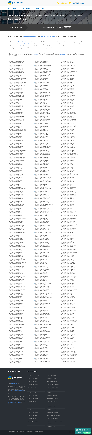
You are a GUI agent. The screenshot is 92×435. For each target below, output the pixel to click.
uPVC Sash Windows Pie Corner (41, 173)
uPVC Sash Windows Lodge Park (67, 253)
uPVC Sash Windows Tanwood (15, 331)
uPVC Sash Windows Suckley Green (42, 331)
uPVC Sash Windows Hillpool (66, 183)
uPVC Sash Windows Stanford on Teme (17, 85)
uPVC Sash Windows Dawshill (66, 151)
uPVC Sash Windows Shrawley (66, 69)
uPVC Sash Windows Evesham (66, 338)
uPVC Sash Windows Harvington (42, 163)
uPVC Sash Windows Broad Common (43, 314)
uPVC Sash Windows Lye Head (15, 214)
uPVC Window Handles (33, 398)
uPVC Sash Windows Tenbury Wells (42, 109)
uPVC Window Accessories (33, 375)
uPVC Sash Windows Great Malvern (16, 225)
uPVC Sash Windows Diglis (66, 293)
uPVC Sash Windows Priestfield (67, 133)
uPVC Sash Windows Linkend (15, 64)
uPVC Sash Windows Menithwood (16, 229)
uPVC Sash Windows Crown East (67, 222)
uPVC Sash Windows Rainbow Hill (16, 61)
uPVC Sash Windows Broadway (15, 352)
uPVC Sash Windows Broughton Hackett (17, 130)
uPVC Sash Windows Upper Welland (17, 173)
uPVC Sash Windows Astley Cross (16, 140)
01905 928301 (64, 3)
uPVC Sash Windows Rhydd (15, 355)
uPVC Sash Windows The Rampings (67, 331)
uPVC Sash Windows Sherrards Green (17, 120)
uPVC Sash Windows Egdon (15, 328)
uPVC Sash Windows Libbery (41, 194)
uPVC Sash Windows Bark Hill (41, 344)
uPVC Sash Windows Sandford (66, 259)
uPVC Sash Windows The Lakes (41, 91)
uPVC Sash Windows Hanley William (68, 361)
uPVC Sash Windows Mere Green (67, 78)
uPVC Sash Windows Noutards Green (17, 276)
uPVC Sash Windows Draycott (41, 150)
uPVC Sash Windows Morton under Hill (43, 65)
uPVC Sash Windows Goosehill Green (17, 350)
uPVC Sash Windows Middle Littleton (42, 306)
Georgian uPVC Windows (53, 390)
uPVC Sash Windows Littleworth (41, 327)
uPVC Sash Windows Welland (15, 327)
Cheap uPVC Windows (52, 375)
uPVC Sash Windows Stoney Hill (16, 231)
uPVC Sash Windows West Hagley (16, 354)
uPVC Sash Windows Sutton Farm (42, 198)
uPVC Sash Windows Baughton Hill (67, 241)
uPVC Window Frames (33, 390)
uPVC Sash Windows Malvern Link (67, 277)
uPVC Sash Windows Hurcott (15, 212)
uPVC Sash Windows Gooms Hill (67, 109)
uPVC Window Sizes (52, 426)
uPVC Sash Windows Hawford (66, 272)
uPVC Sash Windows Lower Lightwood (68, 71)
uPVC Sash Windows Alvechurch (67, 282)
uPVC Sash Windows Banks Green (42, 183)
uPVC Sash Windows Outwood (66, 134)
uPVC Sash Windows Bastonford (16, 255)
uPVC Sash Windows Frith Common (67, 132)
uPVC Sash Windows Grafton (41, 215)
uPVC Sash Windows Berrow (15, 187)
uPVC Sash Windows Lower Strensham (43, 178)
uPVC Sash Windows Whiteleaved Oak (68, 357)
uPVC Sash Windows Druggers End (67, 351)
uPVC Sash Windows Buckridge (67, 284)
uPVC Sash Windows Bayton (15, 290)
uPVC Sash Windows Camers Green (16, 96)
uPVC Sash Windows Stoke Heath (16, 248)
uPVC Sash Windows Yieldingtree (16, 337)
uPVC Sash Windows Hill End (41, 280)
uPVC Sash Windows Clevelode (41, 78)
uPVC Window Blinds (32, 381)
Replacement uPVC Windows (54, 415)
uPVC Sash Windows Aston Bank (42, 212)
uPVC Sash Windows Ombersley (67, 350)
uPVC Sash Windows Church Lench (67, 263)
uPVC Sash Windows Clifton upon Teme (43, 293)
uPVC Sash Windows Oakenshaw (16, 277)
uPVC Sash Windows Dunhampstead (68, 355)
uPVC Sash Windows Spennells (41, 116)
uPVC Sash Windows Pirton (40, 330)
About (14, 8)
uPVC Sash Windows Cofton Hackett (68, 352)
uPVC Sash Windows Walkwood (41, 130)
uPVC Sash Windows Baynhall (66, 306)
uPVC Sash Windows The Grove (16, 351)
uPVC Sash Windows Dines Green (67, 333)
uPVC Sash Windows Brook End (16, 69)
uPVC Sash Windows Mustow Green (42, 311)
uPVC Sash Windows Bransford (41, 187)
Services (21, 8)
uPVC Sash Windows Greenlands (67, 256)
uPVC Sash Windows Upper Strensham (68, 245)
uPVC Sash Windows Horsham (41, 323)
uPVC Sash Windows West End (67, 117)
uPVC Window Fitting (32, 387)
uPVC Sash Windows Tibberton (67, 89)
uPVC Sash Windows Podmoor (15, 245)
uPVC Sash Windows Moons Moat (67, 229)
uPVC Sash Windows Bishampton (16, 258)
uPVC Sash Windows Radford (41, 133)
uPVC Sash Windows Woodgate (16, 300)
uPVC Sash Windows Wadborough (67, 221)
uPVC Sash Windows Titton (40, 86)
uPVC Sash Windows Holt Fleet (67, 122)
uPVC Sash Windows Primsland (67, 198)
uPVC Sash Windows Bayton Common (43, 181)
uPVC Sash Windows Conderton (67, 242)
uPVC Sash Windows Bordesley (67, 144)
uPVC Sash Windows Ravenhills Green (17, 232)
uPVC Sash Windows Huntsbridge (67, 68)
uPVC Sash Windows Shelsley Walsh (42, 120)
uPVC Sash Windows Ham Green (16, 174)
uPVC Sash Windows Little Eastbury (16, 347)
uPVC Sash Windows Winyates (41, 258)
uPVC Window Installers (33, 395)
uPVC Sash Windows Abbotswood (16, 160)
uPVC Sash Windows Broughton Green (68, 156)
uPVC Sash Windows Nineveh (41, 72)
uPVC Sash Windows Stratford (66, 232)
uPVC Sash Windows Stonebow (16, 282)
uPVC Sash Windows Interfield (66, 314)
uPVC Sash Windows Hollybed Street (68, 120)
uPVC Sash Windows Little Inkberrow (68, 119)
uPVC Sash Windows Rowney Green (42, 195)
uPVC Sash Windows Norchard (41, 201)
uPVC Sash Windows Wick (66, 323)
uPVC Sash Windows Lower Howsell (68, 192)
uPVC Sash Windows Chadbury (15, 228)
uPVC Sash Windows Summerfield (67, 200)
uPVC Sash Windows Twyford (66, 130)
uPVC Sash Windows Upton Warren (16, 116)
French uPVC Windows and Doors (55, 421)
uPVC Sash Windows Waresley (15, 183)
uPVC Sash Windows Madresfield (67, 140)
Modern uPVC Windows (53, 412)
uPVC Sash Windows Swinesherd (16, 321)
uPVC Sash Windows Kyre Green (67, 304)
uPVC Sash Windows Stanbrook (16, 313)
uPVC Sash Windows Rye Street (67, 290)
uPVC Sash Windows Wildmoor (15, 317)
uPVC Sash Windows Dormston (16, 194)
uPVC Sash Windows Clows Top (16, 168)
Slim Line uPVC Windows (53, 398)
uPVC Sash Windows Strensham (67, 177)
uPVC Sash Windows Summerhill (67, 92)
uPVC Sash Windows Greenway (67, 262)
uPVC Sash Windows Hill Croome (67, 98)
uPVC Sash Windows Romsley (41, 262)
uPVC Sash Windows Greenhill (41, 85)
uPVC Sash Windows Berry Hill (41, 166)
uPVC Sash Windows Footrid (41, 272)
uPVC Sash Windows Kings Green (42, 269)
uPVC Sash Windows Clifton (41, 259)
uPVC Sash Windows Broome (41, 260)
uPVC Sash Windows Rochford (15, 178)
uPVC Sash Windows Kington (41, 122)
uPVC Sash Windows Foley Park (67, 110)
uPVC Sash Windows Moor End (41, 205)
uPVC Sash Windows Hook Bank (16, 252)
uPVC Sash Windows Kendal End (42, 208)
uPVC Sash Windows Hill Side (15, 307)
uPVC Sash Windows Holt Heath (42, 284)
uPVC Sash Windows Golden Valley (42, 156)
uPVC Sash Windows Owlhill (15, 98)
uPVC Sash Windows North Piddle (16, 151)
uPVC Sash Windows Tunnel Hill (41, 316)
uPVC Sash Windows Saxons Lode (67, 328)
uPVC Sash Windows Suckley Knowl (68, 153)
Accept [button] (87, 432)
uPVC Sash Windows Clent (14, 163)
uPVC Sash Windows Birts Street (16, 166)
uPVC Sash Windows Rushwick (66, 238)
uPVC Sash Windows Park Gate (67, 337)
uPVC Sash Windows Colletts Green (42, 341)
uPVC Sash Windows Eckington (67, 255)
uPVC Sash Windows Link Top (41, 307)
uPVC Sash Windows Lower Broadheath (17, 78)
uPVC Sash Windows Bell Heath (16, 256)
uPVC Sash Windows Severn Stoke (42, 321)
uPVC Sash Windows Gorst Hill (66, 61)
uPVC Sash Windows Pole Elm (41, 79)
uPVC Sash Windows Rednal (41, 253)
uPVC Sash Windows (52, 395)
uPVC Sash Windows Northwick (41, 358)
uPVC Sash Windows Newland (66, 171)
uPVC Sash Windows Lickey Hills (41, 228)
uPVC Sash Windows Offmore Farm (16, 324)
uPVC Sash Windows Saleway (15, 283)
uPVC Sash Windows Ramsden (41, 352)
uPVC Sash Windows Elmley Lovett (16, 81)
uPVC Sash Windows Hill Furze (66, 208)
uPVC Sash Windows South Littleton (68, 310)
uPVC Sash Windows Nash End (41, 103)
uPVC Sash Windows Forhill (15, 109)
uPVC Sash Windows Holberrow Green (43, 270)
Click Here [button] (83, 430)
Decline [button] (79, 432)
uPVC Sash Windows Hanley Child (42, 214)
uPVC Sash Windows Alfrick (15, 122)
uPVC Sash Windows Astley (15, 301)
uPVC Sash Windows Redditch (15, 320)
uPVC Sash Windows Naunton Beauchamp (69, 154)
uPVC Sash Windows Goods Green (67, 307)
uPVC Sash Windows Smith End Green (68, 86)
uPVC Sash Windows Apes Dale (15, 79)
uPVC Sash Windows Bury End (66, 301)
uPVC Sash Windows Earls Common (42, 225)
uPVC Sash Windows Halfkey (66, 72)
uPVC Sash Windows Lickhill (15, 167)
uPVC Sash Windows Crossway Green (68, 231)
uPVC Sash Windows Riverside (41, 136)
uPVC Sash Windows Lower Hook (16, 345)
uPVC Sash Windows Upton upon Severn (69, 207)
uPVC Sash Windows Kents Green (16, 106)
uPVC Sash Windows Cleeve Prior (42, 89)
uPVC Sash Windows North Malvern (42, 252)
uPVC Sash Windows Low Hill (41, 144)
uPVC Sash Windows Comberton (42, 224)
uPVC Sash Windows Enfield (41, 266)
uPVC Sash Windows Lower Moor (42, 139)
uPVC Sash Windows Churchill (41, 340)
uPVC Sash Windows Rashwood (41, 235)
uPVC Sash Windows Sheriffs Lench (67, 335)
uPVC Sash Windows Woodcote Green (68, 354)
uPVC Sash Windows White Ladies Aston (43, 297)
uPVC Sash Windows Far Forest (67, 313)
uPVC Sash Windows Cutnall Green (42, 134)
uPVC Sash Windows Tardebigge (67, 318)
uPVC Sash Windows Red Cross (67, 330)
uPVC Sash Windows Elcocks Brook (16, 241)
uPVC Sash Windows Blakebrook (67, 209)
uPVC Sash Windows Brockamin (16, 309)
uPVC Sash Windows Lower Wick (42, 115)
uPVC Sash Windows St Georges (41, 245)
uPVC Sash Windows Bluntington (67, 226)
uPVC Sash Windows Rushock (41, 317)
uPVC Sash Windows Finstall (15, 299)
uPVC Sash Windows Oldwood (41, 226)
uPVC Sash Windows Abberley (15, 149)
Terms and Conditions (38, 431)
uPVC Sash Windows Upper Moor (16, 92)
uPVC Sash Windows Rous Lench (16, 126)
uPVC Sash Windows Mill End (66, 102)
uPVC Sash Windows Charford (41, 143)
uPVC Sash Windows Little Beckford (16, 362)
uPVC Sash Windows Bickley (41, 296)
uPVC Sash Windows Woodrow (41, 180)
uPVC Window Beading (33, 378)
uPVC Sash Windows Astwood (66, 324)
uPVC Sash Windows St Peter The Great (17, 82)
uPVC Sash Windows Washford (15, 86)
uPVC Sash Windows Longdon (41, 171)
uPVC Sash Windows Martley (41, 127)
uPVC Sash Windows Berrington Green (68, 91)
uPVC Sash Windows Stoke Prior (41, 241)
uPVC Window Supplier (53, 418)
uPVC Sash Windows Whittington (16, 62)
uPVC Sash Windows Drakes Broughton (43, 177)
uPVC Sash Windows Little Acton (67, 129)
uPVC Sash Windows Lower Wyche (16, 316)
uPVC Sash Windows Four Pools (67, 235)
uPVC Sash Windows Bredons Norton (68, 211)
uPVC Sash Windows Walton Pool (16, 161)
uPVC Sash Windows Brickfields (16, 318)
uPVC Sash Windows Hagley (66, 239)
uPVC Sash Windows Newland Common (17, 262)
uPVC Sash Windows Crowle (41, 236)
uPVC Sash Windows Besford (15, 65)
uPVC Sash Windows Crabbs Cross (42, 256)
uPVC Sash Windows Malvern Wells (16, 310)
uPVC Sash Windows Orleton (41, 192)
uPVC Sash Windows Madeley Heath (68, 292)
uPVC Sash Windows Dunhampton (42, 286)
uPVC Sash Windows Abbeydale (67, 88)
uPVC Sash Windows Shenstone (16, 177)
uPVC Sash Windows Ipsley (15, 171)
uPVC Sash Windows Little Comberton (17, 68)
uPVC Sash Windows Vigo (65, 139)
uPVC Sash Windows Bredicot (15, 132)
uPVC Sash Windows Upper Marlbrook (17, 265)
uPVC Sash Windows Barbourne (67, 181)
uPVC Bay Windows (52, 378)
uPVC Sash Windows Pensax (15, 133)
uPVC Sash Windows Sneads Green (67, 265)
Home (9, 8)
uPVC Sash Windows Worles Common (17, 246)
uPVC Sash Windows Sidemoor (66, 164)
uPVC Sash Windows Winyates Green (17, 286)
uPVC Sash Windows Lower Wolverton (68, 215)
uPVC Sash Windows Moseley (41, 355)
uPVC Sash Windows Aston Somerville (43, 146)
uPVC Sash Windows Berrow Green (42, 153)
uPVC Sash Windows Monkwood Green (17, 150)
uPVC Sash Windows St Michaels (42, 289)
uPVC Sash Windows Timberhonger (67, 269)
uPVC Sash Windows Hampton (15, 238)
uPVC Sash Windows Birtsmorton (67, 212)
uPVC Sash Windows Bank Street (42, 287)
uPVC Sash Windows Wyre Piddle (42, 75)
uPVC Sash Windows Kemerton (15, 170)
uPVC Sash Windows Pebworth (15, 123)
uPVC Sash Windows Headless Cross (68, 126)
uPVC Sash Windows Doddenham (67, 149)
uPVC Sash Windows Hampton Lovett (68, 74)
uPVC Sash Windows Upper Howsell (68, 187)
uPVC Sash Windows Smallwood (67, 205)
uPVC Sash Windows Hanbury (41, 249)
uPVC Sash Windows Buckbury (66, 106)
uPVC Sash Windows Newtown (41, 335)
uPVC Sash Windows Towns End (41, 222)
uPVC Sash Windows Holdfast (41, 68)
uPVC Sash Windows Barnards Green (42, 119)
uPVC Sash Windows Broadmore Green (68, 252)
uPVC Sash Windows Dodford (41, 218)
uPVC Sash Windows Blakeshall (15, 330)
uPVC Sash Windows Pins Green (41, 276)
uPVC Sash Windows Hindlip (66, 96)
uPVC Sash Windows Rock (14, 156)
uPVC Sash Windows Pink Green (67, 123)
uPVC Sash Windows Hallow (15, 235)
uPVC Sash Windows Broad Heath (67, 170)
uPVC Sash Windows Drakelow (41, 174)
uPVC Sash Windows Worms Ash (16, 105)
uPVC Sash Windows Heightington (42, 313)
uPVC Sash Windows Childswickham (68, 218)
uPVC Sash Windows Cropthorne (16, 275)
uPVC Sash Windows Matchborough (42, 337)
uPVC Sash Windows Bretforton (16, 112)
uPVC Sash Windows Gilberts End (16, 333)
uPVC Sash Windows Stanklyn (15, 136)
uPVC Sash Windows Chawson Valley (68, 316)
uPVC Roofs (50, 392)
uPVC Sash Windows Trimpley (41, 350)
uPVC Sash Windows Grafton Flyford (42, 219)
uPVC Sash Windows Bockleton (41, 263)
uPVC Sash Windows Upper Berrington (17, 157)
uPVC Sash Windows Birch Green (16, 202)
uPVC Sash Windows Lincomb (41, 99)
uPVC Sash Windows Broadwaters (67, 95)
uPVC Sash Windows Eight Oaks (67, 108)
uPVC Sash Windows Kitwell (15, 269)
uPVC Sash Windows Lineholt (15, 89)
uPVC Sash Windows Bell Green (16, 280)
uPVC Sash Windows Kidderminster (67, 65)
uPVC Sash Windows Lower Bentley (42, 74)
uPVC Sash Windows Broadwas (41, 126)
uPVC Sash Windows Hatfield (15, 99)
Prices (28, 8)
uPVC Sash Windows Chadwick (67, 100)
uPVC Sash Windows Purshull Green (16, 72)
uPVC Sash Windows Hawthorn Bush (43, 246)
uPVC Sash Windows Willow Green (16, 119)
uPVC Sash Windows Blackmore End (68, 75)
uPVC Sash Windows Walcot (41, 290)
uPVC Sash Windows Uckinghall (16, 239)
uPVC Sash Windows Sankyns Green (68, 341)
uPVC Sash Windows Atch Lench (67, 286)
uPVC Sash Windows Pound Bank (42, 294)
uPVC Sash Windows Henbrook (67, 243)
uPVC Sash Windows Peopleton (41, 108)
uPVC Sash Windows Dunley (66, 81)
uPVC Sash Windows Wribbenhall (16, 200)
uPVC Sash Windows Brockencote (16, 361)
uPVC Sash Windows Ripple (66, 197)
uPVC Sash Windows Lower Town (67, 103)
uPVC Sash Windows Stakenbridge (16, 91)
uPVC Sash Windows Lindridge (15, 180)
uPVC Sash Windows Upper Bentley (67, 309)
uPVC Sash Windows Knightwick (67, 191)
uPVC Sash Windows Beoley (41, 76)
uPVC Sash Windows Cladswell (41, 333)
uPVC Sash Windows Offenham (67, 185)
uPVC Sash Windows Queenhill (66, 345)
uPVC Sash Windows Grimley (15, 314)
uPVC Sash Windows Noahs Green (16, 303)
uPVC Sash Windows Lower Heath (42, 202)
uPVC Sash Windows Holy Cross (41, 190)
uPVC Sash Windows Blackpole (15, 207)
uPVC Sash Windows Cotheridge (16, 242)
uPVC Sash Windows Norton (66, 344)
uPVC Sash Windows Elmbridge (67, 296)
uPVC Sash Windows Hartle (15, 219)
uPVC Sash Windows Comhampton (16, 260)
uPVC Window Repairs (33, 412)
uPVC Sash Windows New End (41, 354)
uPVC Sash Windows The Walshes (67, 260)
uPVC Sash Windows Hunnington (42, 170)
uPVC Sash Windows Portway (15, 209)
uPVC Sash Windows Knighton (15, 197)
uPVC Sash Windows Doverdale (41, 300)
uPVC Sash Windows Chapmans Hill (67, 249)
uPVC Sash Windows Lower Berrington (17, 259)
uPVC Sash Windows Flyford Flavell (67, 173)
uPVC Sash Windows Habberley (41, 61)
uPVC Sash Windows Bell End (15, 293)
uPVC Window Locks (32, 401)
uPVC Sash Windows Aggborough (16, 198)
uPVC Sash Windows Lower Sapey (16, 357)
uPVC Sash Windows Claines (15, 249)
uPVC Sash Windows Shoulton (41, 310)
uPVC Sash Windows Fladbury (15, 185)
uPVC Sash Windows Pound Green (67, 64)
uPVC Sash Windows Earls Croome (67, 334)
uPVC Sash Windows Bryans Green (42, 200)
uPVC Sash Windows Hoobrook (16, 215)
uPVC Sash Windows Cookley (15, 311)
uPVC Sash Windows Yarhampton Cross (17, 188)
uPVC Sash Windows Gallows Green (42, 113)
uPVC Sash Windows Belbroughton (42, 95)
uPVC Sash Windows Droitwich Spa (42, 92)
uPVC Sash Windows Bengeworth (42, 243)
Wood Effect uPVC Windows (54, 404)
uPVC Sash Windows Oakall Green (42, 82)
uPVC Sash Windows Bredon (15, 190)
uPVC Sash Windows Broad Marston (42, 357)
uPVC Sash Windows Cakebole (41, 242)
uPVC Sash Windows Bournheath (42, 207)
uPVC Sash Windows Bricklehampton (42, 328)
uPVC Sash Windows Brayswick (67, 163)
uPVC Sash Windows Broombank (67, 280)
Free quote (36, 8)
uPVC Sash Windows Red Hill (41, 301)
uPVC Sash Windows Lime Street (67, 62)
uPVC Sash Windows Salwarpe (41, 112)
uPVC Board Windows (52, 381)
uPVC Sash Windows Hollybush (67, 76)
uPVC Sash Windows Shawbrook (42, 221)
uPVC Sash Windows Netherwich (16, 76)
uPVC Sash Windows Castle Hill (15, 224)
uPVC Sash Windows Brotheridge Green (68, 320)
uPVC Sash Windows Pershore (66, 178)
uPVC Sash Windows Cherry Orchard (42, 209)
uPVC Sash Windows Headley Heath (68, 195)
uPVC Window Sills (32, 418)
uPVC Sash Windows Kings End (41, 255)
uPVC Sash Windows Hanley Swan (16, 191)
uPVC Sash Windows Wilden (41, 168)
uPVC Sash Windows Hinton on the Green (69, 174)
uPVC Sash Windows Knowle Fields (16, 204)
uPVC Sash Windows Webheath (67, 219)
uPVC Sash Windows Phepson (15, 296)
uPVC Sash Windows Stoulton (15, 287)
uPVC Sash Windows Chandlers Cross (68, 194)
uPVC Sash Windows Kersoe (15, 103)
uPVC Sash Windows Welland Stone (68, 228)
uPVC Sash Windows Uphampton (16, 270)
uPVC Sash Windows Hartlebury (41, 140)
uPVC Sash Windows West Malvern (42, 154)
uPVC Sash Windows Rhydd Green (42, 345)
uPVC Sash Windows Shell (65, 348)
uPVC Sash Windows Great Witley (42, 229)
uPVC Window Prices (32, 407)
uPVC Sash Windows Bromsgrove (16, 273)
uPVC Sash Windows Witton (15, 263)
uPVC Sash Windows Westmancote (67, 137)
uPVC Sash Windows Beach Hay (41, 248)
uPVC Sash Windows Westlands (67, 358)
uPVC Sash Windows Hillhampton (67, 147)
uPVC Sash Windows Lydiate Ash (16, 88)
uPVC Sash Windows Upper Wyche (42, 117)
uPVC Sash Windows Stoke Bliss (67, 93)
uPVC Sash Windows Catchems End (16, 127)
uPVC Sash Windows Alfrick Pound (16, 110)
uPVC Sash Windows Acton (40, 149)
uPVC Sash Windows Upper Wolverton (43, 185)
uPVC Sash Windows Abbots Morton (42, 197)
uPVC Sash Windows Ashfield (41, 129)
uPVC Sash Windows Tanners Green (67, 214)
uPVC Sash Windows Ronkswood (67, 160)
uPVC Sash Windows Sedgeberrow (67, 273)
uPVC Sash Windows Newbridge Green (43, 71)
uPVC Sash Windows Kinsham (41, 191)
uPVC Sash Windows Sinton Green (67, 127)
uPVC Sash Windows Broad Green (67, 201)
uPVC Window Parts (32, 404)
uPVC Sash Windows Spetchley (41, 93)
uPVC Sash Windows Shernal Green (42, 110)
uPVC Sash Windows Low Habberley (17, 115)
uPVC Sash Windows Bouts (15, 137)
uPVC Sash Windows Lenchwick (16, 108)
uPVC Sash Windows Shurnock (66, 340)
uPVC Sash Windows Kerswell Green (16, 266)
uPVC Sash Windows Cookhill (15, 340)
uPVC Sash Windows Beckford (66, 236)
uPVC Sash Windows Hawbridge (67, 204)
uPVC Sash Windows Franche (66, 300)
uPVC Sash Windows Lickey (40, 338)
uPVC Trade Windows (52, 401)
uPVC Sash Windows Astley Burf (41, 64)
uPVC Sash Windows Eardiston (15, 100)
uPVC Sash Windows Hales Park (67, 85)
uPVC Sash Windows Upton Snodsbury (68, 224)
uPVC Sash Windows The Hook (41, 137)
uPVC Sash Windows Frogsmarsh (16, 221)
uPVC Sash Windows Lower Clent (67, 275)
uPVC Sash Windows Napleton (41, 161)
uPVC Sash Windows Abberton (15, 184)
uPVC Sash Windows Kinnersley (67, 161)
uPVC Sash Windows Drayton (15, 208)
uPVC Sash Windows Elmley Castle (67, 299)
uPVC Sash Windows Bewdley (41, 318)
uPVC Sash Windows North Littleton (68, 276)
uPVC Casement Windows (53, 384)
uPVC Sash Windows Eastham (15, 348)
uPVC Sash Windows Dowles (41, 334)
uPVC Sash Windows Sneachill (41, 351)
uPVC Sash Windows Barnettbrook (42, 239)
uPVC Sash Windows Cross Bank (16, 75)
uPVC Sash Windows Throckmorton (16, 134)
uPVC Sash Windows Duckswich (16, 334)
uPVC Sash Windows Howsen (15, 344)
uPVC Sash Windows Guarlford (66, 311)
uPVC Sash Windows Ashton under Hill (68, 289)
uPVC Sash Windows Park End (66, 146)
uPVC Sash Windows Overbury (15, 292)
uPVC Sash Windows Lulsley (15, 284)
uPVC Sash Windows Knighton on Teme (17, 129)
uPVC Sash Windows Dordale (66, 167)
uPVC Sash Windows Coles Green (42, 277)
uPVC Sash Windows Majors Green (16, 279)
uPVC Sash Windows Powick (41, 347)
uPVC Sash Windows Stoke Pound (67, 168)
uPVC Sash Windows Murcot (66, 246)
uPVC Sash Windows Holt (14, 181)
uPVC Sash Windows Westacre (66, 116)
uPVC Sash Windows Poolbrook (67, 279)
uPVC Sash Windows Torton (41, 62)
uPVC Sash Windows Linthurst (15, 143)
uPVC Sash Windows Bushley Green (16, 95)
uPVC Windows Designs (33, 384)
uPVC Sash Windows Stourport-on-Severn (44, 211)
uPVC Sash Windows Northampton (16, 74)
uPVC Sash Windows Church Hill (67, 180)
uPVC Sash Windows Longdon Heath (42, 361)
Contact (43, 8)
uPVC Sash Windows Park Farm (67, 317)
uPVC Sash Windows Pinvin (40, 304)
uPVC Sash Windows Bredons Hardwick (43, 232)
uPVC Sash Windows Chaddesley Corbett (17, 218)
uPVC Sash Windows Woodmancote (68, 321)
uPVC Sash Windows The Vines (15, 358)
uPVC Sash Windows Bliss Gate (41, 96)
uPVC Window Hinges (32, 392)
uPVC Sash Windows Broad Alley (67, 99)
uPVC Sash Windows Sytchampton (67, 157)
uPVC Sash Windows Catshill (41, 102)
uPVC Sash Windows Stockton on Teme (68, 270)
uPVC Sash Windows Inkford (15, 323)
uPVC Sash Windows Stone (15, 102)
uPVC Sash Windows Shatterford (16, 164)
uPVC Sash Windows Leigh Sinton (67, 258)
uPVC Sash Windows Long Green (67, 150)
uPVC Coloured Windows (53, 387)
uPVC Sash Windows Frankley (15, 236)
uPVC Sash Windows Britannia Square (17, 294)
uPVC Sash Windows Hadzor (15, 144)
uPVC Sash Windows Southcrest (16, 243)
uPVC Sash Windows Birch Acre (41, 81)
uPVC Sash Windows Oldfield (41, 167)
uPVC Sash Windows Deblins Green (67, 112)
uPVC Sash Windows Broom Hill (67, 105)
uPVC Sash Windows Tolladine (15, 335)
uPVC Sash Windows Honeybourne (67, 248)
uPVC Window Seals (32, 415)
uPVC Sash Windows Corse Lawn (67, 143)
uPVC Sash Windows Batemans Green (43, 151)
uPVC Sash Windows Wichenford (67, 347)
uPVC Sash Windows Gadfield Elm (67, 283)
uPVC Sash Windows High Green (16, 113)
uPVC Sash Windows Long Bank (16, 253)
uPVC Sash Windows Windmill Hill (42, 299)
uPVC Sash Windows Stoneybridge (42, 147)
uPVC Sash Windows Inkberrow (16, 139)
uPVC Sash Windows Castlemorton (42, 231)
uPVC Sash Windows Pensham (15, 272)
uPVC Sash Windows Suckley (66, 202)
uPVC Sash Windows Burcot (66, 287)
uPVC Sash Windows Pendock (41, 273)
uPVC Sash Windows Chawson (41, 320)
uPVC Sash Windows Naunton (15, 297)
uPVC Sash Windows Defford (66, 79)
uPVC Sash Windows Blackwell (66, 166)
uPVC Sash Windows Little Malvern (67, 136)
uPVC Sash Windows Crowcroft (16, 71)
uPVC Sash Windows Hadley (41, 184)
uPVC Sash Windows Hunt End (41, 164)
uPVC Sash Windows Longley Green (67, 297)
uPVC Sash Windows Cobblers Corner (17, 306)
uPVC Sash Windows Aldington (66, 266)
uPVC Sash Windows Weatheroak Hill (43, 324)
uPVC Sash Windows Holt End (15, 147)
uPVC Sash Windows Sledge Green (16, 146)
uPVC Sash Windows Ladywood (41, 282)
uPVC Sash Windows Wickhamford (42, 303)
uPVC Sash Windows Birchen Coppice (43, 188)
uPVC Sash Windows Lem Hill (15, 341)
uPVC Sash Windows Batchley (66, 294)
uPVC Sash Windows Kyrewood (41, 88)
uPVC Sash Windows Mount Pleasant (42, 69)
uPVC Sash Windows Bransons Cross (68, 115)
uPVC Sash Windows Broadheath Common (44, 204)
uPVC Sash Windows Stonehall (15, 338)
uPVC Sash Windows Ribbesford (16, 205)
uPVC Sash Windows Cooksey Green (68, 113)
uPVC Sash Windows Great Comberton (17, 117)
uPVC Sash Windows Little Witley (67, 190)
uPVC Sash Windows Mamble (66, 188)
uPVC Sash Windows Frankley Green (42, 265)
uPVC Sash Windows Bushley (15, 222)
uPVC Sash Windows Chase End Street (43, 283)
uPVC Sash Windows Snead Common (43, 309)
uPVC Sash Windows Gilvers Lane (67, 303)
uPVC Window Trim (52, 407)
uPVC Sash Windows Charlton (41, 292)
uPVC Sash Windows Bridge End (41, 123)
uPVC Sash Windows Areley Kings (16, 201)
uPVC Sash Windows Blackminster (42, 105)
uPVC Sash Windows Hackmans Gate (43, 98)
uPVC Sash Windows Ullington (41, 238)
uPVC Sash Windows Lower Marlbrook (43, 106)
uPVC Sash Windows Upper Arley (16, 192)
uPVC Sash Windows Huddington (67, 327)
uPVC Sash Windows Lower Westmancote (18, 93)
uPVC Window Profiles (33, 409)
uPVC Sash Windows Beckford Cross (42, 275)
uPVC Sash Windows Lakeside (66, 184)
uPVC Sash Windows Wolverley (15, 304)
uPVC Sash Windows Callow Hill (41, 160)
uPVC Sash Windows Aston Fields (42, 132)
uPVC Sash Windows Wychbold (16, 226)
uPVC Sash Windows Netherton (41, 100)
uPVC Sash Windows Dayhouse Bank (17, 289)
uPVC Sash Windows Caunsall (66, 225)
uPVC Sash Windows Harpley (66, 82)
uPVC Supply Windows (33, 421)
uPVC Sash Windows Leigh (14, 211)
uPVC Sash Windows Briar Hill (41, 348)
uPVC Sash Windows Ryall (40, 279)
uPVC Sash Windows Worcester (41, 157)
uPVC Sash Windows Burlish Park (16, 153)
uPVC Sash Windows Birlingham (16, 195)
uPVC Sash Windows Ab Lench (15, 154)
